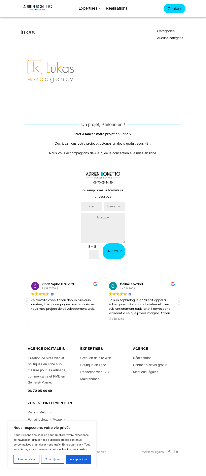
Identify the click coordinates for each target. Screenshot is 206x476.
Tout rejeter (52, 459)
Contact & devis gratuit (150, 365)
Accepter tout (78, 459)
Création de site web (95, 358)
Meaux (57, 419)
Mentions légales (145, 372)
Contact (174, 8)
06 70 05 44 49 (40, 391)
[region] (52, 444)
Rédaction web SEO (95, 372)
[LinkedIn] (176, 452)
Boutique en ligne (93, 365)
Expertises (88, 8)
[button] (179, 301)
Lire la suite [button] (116, 319)
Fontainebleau (38, 419)
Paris (31, 412)
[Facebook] (169, 452)
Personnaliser (26, 459)
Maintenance (89, 379)
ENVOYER (114, 251)
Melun (43, 412)
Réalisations (116, 8)
